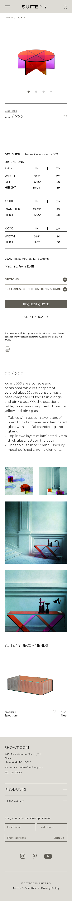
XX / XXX (20, 17)
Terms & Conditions (26, 888)
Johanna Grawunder (35, 154)
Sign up (59, 838)
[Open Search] (64, 7)
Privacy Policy (50, 888)
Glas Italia (11, 110)
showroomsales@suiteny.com (30, 336)
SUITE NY (44, 883)
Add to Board (36, 317)
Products (9, 17)
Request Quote (36, 304)
